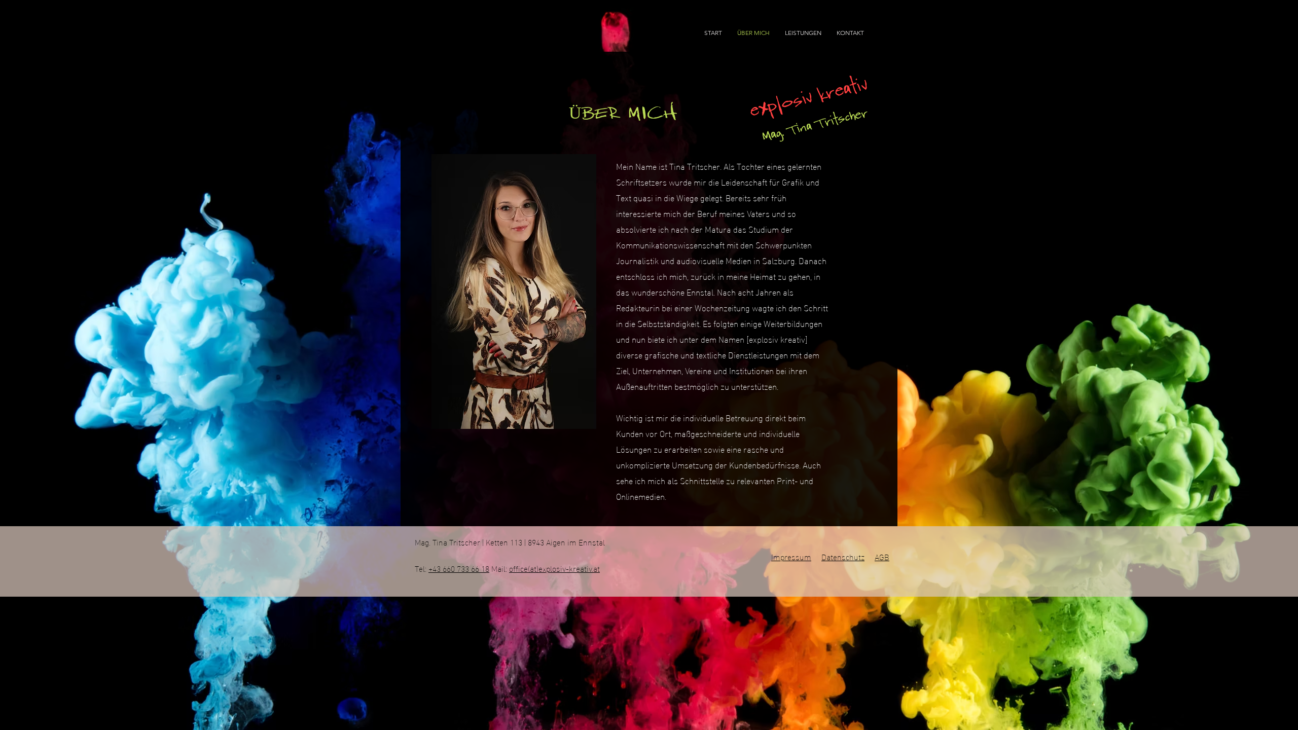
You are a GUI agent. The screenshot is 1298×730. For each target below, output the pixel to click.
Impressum (791, 556)
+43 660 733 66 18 (458, 568)
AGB (882, 556)
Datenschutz (842, 556)
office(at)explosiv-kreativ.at (554, 568)
